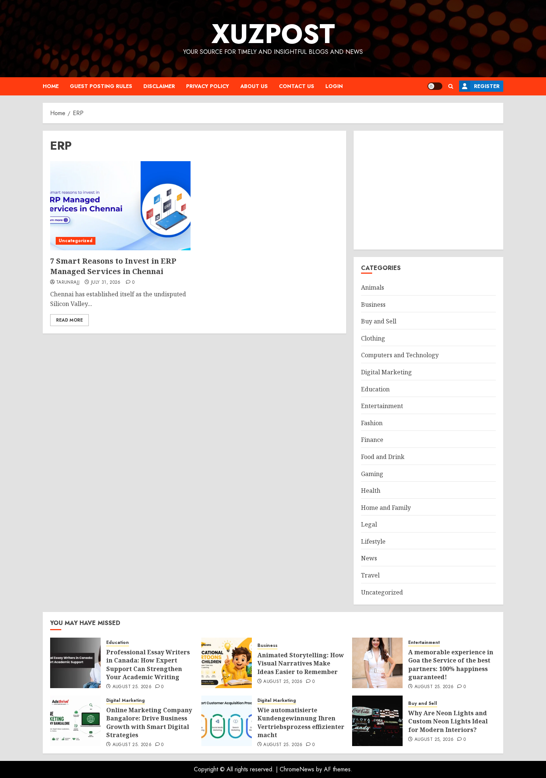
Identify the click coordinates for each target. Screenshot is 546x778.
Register (487, 86)
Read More (69, 320)
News (369, 558)
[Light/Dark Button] (435, 86)
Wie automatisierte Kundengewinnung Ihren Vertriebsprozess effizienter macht (300, 722)
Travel (370, 575)
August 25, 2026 (132, 687)
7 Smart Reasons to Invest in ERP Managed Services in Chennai (113, 266)
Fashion (372, 423)
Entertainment (382, 406)
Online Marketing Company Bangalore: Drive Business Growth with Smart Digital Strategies (149, 722)
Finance (372, 440)
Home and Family (386, 508)
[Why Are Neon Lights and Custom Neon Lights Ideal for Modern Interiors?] (377, 721)
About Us (254, 86)
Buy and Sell (378, 321)
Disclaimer (159, 86)
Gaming (372, 474)
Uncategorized (75, 240)
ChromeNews (297, 769)
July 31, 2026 (106, 283)
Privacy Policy (207, 86)
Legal (369, 524)
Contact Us (296, 86)
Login (334, 86)
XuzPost (273, 33)
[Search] (450, 86)
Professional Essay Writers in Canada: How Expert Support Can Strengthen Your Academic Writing (148, 664)
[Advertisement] (428, 190)
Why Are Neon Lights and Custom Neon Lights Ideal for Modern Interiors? (448, 721)
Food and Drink (382, 457)
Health (370, 490)
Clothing (373, 338)
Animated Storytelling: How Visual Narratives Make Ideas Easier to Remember (300, 663)
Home (51, 86)
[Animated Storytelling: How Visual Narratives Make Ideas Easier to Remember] (226, 663)
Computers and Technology (400, 355)
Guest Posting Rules (101, 86)
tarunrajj (67, 283)
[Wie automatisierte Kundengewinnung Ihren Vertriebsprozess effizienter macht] (226, 721)
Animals (372, 287)
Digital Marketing (386, 372)
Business (373, 304)
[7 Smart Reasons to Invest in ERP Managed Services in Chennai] (120, 205)
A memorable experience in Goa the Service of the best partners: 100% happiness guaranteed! (450, 664)
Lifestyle (373, 541)
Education (375, 389)
